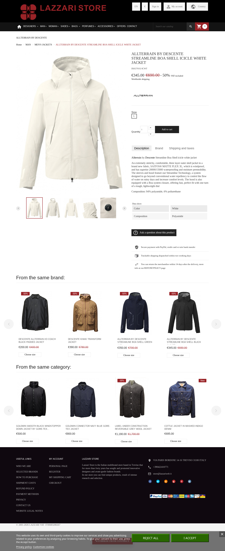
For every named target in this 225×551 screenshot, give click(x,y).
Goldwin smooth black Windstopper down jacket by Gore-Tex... (38, 427)
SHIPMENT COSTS (26, 483)
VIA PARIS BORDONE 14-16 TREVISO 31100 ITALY (179, 460)
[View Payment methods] (178, 495)
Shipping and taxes (181, 148)
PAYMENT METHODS (27, 494)
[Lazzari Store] (63, 12)
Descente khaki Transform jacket (84, 340)
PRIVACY (21, 500)
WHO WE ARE (23, 466)
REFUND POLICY (25, 488)
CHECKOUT (55, 483)
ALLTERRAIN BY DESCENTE (31, 38)
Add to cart (167, 129)
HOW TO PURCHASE (27, 477)
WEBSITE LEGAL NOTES (29, 511)
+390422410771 (160, 467)
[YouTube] (173, 481)
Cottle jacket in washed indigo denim (183, 427)
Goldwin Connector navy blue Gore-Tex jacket (88, 427)
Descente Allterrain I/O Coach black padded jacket (37, 340)
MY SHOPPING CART (60, 477)
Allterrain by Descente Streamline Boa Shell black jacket (184, 341)
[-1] (151, 134)
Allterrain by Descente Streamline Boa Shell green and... (134, 341)
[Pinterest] (181, 481)
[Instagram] (189, 481)
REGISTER (54, 472)
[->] (216, 324)
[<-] (9, 324)
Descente (150, 157)
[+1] (151, 128)
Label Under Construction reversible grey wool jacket (133, 427)
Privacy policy (24, 546)
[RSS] (166, 481)
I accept (190, 538)
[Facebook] (150, 481)
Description (141, 148)
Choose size (30, 354)
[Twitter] (158, 481)
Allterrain (136, 157)
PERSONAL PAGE (58, 466)
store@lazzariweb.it (162, 473)
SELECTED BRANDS (27, 472)
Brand (159, 148)
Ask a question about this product (157, 232)
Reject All (150, 538)
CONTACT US (23, 505)
